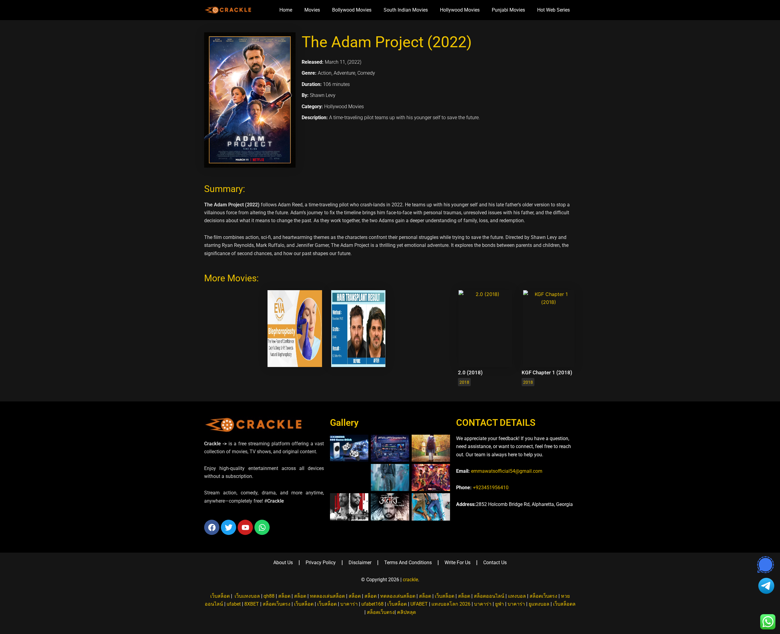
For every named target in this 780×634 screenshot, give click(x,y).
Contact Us (495, 562)
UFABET (419, 604)
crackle (410, 579)
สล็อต (284, 596)
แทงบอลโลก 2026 (450, 604)
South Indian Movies (406, 10)
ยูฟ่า (499, 604)
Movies (312, 10)
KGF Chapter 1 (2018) (547, 372)
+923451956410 (491, 487)
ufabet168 (372, 604)
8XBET (251, 604)
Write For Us (457, 562)
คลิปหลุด (406, 612)
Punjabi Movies (508, 10)
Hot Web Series (553, 10)
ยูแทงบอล (539, 604)
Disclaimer (360, 562)
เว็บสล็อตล (564, 604)
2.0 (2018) (470, 372)
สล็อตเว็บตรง (543, 596)
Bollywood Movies (351, 10)
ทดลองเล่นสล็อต (327, 596)
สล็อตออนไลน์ (489, 596)
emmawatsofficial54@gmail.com (506, 471)
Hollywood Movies (460, 10)
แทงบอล (517, 596)
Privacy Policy (321, 562)
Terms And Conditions (408, 562)
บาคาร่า (349, 604)
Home (285, 10)
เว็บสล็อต (220, 596)
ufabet (234, 604)
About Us (283, 562)
